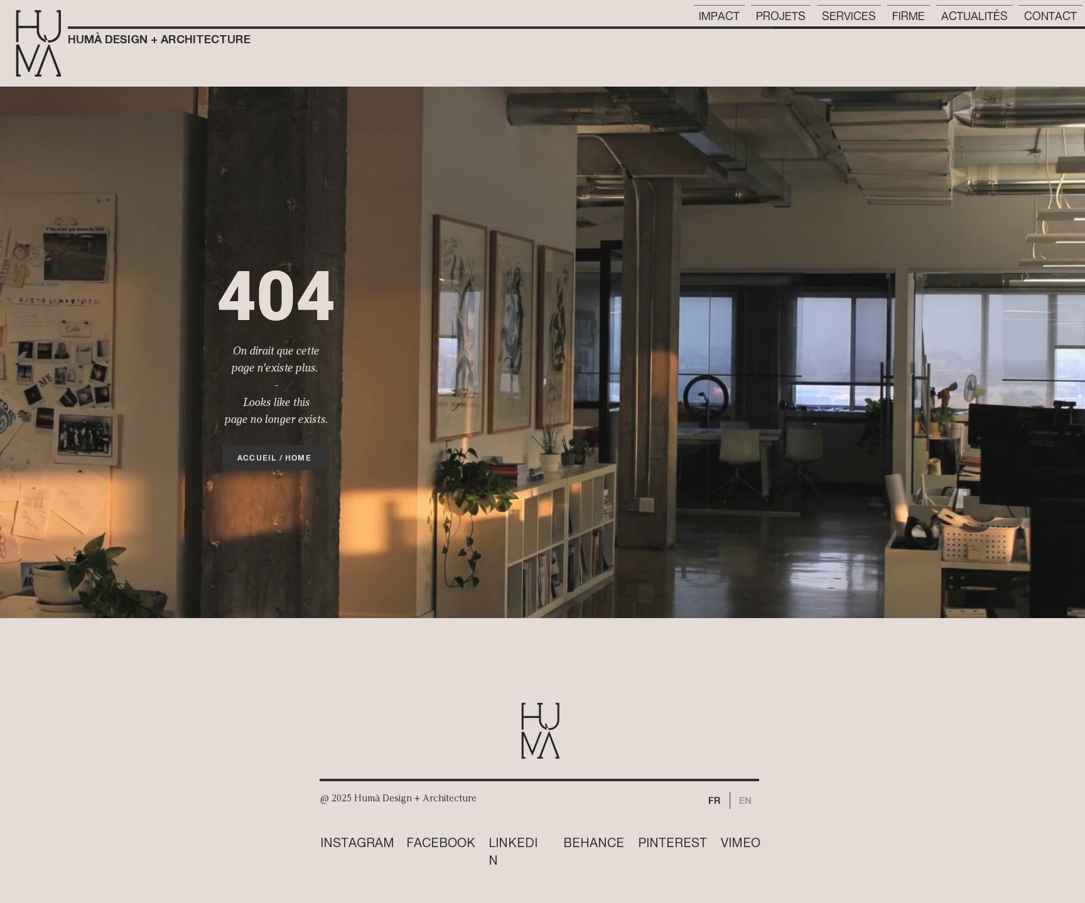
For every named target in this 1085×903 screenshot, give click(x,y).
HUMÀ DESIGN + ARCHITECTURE (159, 39)
